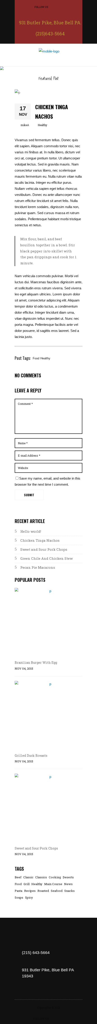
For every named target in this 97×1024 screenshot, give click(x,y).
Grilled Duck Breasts (31, 755)
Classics (41, 877)
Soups (19, 897)
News (68, 884)
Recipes (30, 891)
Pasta (18, 891)
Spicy (29, 897)
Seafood (56, 891)
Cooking (55, 877)
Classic (28, 877)
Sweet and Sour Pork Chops (43, 549)
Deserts (68, 877)
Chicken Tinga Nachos (40, 540)
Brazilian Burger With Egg (36, 662)
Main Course (53, 884)
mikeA (25, 125)
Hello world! (30, 531)
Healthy (42, 125)
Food (36, 358)
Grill (26, 884)
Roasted (43, 891)
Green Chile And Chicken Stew (46, 558)
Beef (18, 877)
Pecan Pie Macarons (37, 567)
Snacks (69, 891)
